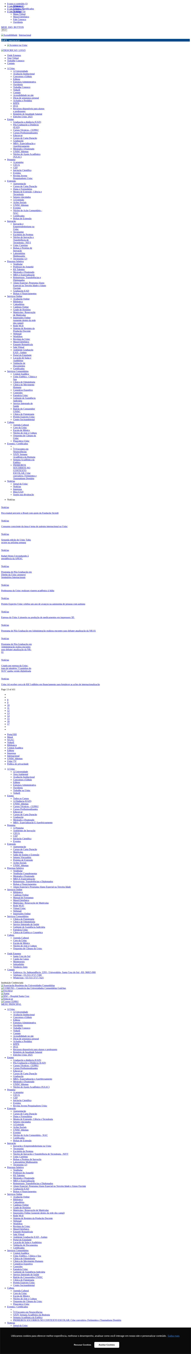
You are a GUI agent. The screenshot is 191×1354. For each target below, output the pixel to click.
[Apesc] (5, 993)
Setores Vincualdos (22, 857)
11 (8, 708)
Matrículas (18, 852)
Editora (10, 750)
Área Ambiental (20, 774)
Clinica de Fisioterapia (23, 919)
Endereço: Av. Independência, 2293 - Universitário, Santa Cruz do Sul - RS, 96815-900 (54, 972)
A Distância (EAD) (22, 801)
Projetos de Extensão (23, 860)
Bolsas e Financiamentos (24, 884)
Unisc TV (12, 761)
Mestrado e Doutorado (23, 820)
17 (8, 724)
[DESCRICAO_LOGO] (13, 50)
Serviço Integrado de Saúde (26, 924)
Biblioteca (12, 745)
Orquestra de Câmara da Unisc (27, 948)
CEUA (16, 833)
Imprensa (11, 753)
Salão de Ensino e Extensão (26, 854)
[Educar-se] (7, 999)
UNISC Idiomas (15, 758)
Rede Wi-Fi (18, 905)
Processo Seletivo (15, 868)
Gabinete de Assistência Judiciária (29, 927)
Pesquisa (11, 825)
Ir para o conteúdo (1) (17, 3)
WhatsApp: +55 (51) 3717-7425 (28, 977)
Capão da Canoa (21, 959)
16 (8, 721)
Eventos (17, 841)
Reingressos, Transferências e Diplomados (33, 881)
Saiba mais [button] (174, 1336)
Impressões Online (22, 913)
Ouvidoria (18, 787)
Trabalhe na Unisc (21, 790)
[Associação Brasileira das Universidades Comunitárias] (28, 985)
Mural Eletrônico (21, 900)
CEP (15, 836)
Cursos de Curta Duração (25, 814)
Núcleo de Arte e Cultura (25, 946)
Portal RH (12, 734)
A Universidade (20, 771)
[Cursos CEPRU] (10, 1001)
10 (8, 705)
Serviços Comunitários (18, 916)
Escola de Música (21, 943)
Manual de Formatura (23, 897)
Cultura (10, 935)
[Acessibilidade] (10, 35)
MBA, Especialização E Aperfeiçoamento (33, 822)
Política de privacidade (18, 764)
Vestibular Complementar (25, 873)
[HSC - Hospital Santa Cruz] (15, 996)
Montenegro (19, 961)
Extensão (11, 844)
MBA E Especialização (24, 879)
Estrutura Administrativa (24, 785)
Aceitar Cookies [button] (107, 1345)
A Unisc (11, 769)
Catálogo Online (21, 895)
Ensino (10, 795)
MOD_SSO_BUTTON (12, 27)
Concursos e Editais (22, 779)
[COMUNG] (33, 988)
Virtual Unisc (19, 908)
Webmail (17, 911)
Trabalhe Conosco (15, 60)
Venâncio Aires (20, 967)
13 (8, 713)
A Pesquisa (18, 828)
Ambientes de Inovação (24, 830)
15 (8, 718)
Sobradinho (18, 964)
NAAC (10, 739)
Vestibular (18, 871)
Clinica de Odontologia (24, 921)
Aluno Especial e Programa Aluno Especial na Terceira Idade (42, 887)
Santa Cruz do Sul (21, 956)
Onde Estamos (14, 55)
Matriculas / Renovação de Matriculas (31, 903)
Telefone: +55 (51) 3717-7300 (27, 975)
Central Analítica (15, 748)
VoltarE (10, 742)
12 (8, 710)
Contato (11, 63)
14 (8, 716)
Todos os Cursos (21, 798)
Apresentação (19, 846)
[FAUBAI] (7, 991)
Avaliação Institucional (24, 777)
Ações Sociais (19, 862)
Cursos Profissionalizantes (25, 809)
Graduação (18, 817)
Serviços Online (14, 889)
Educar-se (18, 812)
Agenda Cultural (21, 938)
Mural (10, 737)
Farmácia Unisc (20, 929)
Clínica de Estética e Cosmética (28, 932)
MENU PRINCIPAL (11, 1004)
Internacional (25, 35)
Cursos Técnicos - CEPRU (26, 806)
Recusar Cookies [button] (82, 1345)
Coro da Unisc (20, 940)
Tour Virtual (13, 58)
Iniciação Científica (22, 838)
